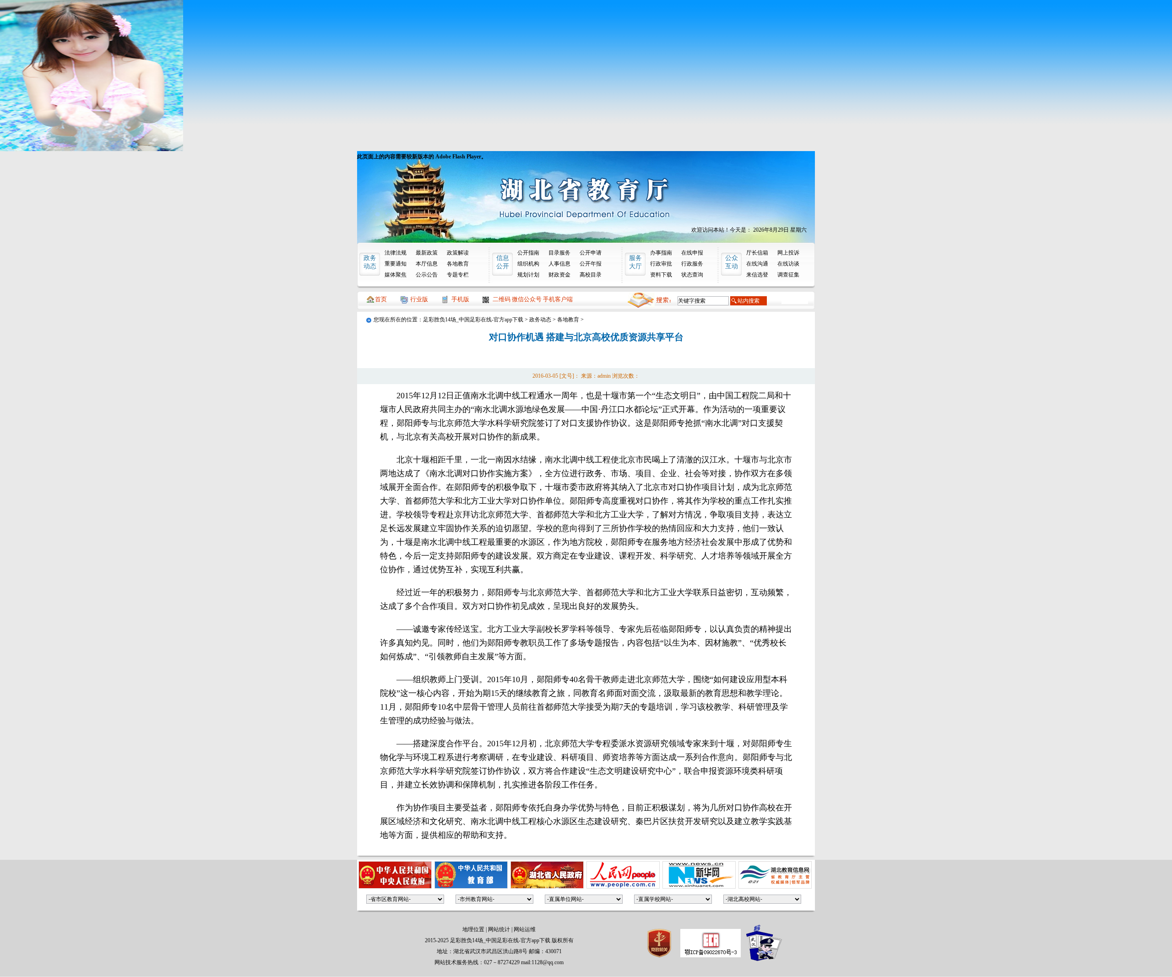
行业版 (419, 299)
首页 (381, 299)
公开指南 (528, 253)
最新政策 (427, 253)
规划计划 (528, 274)
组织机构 (528, 264)
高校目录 (591, 274)
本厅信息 (427, 264)
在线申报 (692, 253)
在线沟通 (757, 264)
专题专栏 (458, 274)
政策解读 (458, 253)
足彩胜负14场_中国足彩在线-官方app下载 (473, 319)
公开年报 (591, 264)
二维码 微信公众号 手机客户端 (533, 299)
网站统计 (499, 929)
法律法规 (396, 253)
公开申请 (591, 253)
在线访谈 (788, 264)
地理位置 (473, 929)
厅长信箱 (757, 253)
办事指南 (661, 253)
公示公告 (427, 274)
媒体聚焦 (396, 274)
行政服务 (692, 264)
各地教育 (458, 264)
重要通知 (396, 264)
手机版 (460, 299)
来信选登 (757, 274)
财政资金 (559, 274)
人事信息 (559, 264)
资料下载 (661, 274)
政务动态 (540, 319)
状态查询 (692, 274)
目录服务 (559, 253)
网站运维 (525, 929)
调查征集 (788, 274)
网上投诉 (788, 253)
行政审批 (661, 264)
